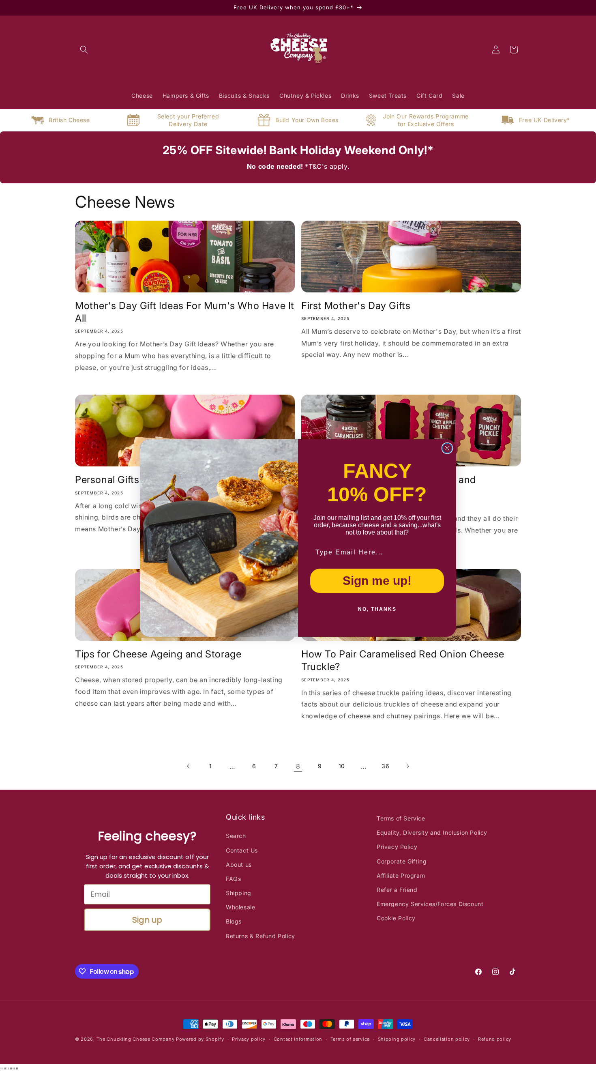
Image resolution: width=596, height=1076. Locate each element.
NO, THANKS (377, 609)
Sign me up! (377, 580)
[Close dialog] (447, 448)
